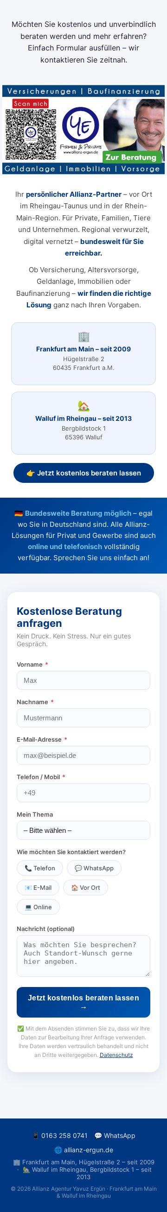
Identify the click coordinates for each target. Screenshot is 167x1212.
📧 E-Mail (38, 887)
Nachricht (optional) (46, 928)
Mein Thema (35, 814)
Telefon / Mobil (41, 777)
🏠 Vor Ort (85, 887)
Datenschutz (116, 1054)
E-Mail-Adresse (42, 739)
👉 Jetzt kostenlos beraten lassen (83, 473)
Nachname (35, 702)
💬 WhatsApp (94, 868)
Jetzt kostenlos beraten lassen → (83, 1002)
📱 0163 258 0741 (60, 1135)
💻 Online (38, 907)
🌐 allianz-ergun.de (83, 1150)
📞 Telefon (40, 868)
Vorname (32, 664)
